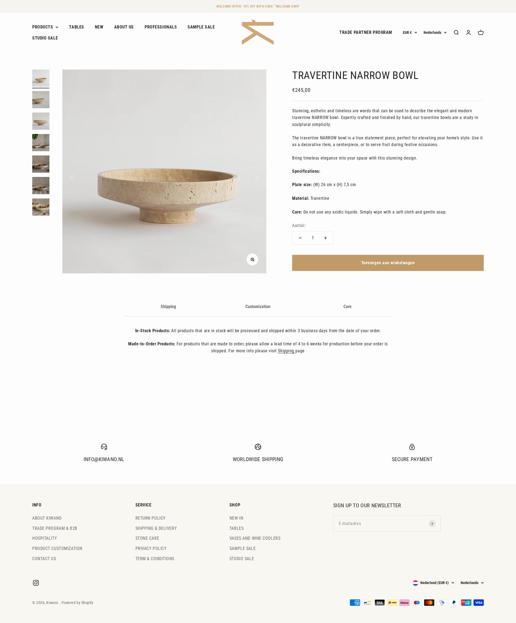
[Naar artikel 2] (40, 100)
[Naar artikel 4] (40, 143)
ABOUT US (124, 27)
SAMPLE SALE (201, 27)
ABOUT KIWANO (47, 518)
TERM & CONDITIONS (155, 558)
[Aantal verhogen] (325, 237)
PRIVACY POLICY (151, 548)
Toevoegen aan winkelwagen (388, 262)
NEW (99, 27)
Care (347, 306)
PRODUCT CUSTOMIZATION (57, 548)
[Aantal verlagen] (300, 237)
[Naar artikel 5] (40, 164)
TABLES (76, 27)
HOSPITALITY (44, 538)
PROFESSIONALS (161, 27)
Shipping (168, 306)
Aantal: (299, 225)
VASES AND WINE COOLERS (255, 538)
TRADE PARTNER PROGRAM (365, 32)
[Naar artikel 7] (40, 207)
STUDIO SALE (45, 38)
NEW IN (236, 518)
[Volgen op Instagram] (36, 582)
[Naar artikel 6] (40, 186)
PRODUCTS (42, 27)
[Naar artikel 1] (40, 79)
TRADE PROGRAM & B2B (54, 528)
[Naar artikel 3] (40, 122)
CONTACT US (44, 558)
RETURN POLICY (150, 518)
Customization (257, 306)
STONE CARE (147, 538)
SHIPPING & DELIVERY (156, 528)
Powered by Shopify (78, 602)
